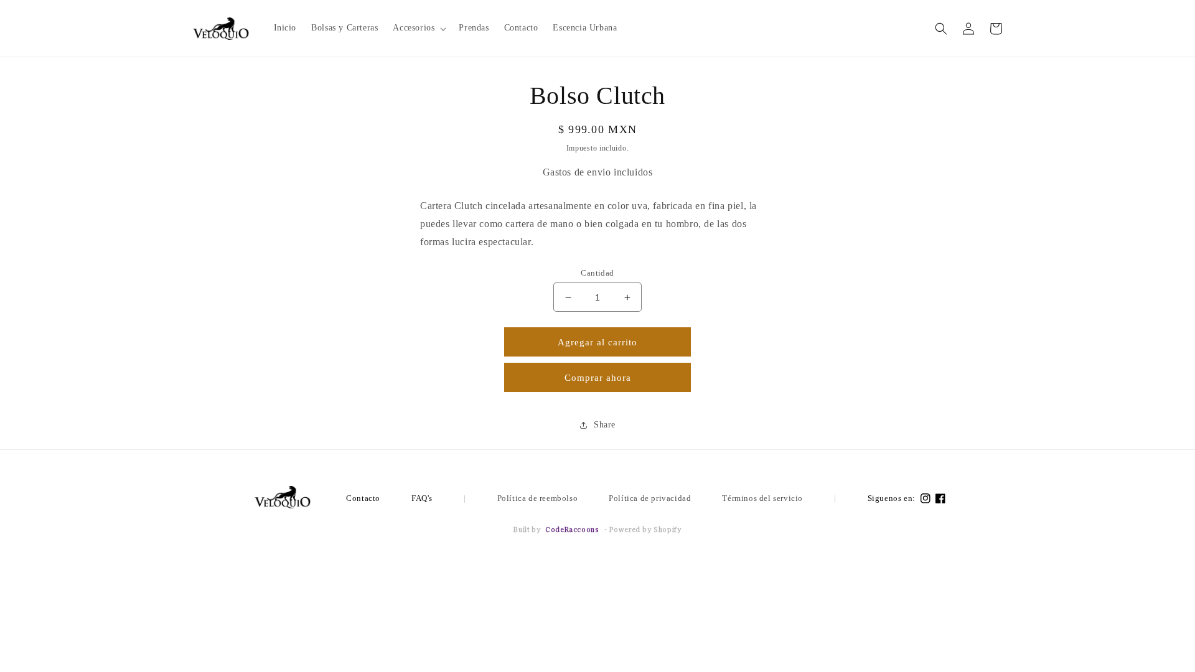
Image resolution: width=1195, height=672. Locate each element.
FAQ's (422, 498)
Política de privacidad (650, 498)
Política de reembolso (537, 498)
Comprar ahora (598, 378)
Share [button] (605, 424)
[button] (418, 28)
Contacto (363, 498)
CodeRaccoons (572, 529)
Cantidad (597, 273)
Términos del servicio (762, 498)
